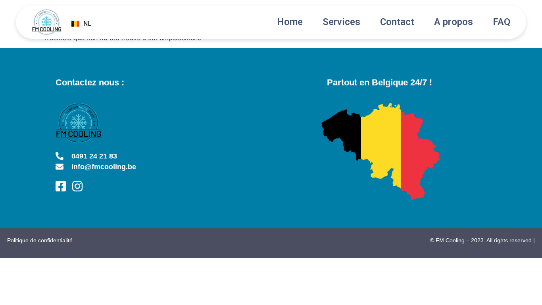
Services (341, 21)
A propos (453, 21)
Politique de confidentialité (40, 240)
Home (290, 21)
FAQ (501, 21)
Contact (397, 21)
